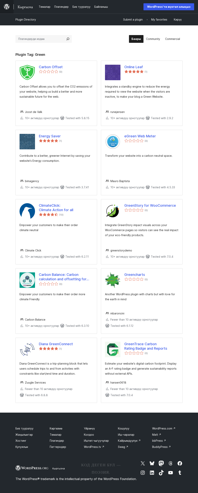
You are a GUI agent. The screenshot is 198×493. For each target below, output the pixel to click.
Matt (156, 434)
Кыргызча (58, 468)
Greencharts (134, 275)
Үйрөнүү (89, 428)
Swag (123, 446)
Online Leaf (133, 67)
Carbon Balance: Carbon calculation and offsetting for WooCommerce (62, 277)
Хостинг (20, 440)
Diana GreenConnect (56, 344)
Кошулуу (123, 428)
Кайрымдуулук (129, 440)
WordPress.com (164, 428)
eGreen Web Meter (140, 136)
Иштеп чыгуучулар (96, 440)
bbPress (159, 440)
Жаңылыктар (24, 434)
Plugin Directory (25, 19)
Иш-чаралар (126, 434)
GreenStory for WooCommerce (150, 205)
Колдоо (89, 434)
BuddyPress (161, 446)
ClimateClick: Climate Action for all (56, 207)
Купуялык (21, 446)
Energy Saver (50, 136)
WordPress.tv (94, 446)
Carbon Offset (51, 67)
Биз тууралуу (24, 428)
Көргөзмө (56, 428)
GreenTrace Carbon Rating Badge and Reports (145, 346)
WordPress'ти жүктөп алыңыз (168, 6)
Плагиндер (57, 440)
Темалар (55, 434)
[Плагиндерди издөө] (68, 39)
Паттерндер (58, 446)
